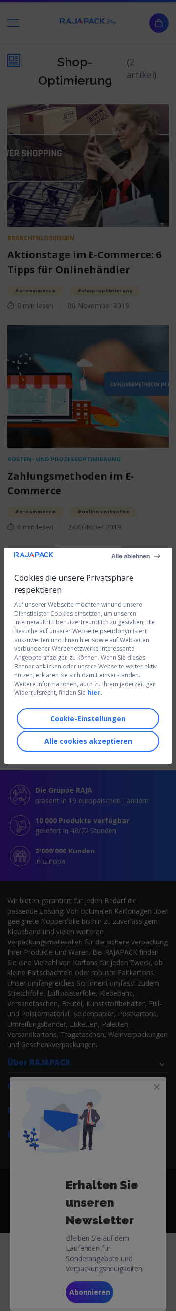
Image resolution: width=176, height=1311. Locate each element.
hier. (95, 693)
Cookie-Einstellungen (88, 718)
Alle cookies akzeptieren (88, 741)
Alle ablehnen (130, 556)
